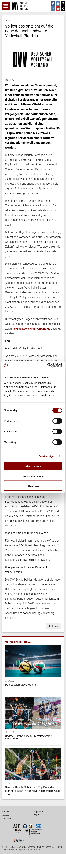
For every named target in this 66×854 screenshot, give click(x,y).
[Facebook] (53, 3)
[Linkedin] (53, 8)
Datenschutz (7, 819)
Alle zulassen (33, 466)
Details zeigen (46, 456)
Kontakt (5, 811)
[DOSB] (18, 832)
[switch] (57, 421)
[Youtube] (58, 8)
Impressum (39, 811)
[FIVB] (39, 827)
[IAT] (17, 827)
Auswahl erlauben (33, 476)
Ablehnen (33, 486)
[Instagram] (58, 3)
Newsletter (6, 815)
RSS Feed (38, 815)
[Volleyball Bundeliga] (25, 827)
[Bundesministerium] (33, 836)
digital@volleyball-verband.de (32, 328)
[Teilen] (63, 8)
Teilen (54, 626)
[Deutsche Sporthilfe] (19, 841)
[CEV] (31, 827)
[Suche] (63, 3)
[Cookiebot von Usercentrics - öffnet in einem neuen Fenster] (47, 365)
